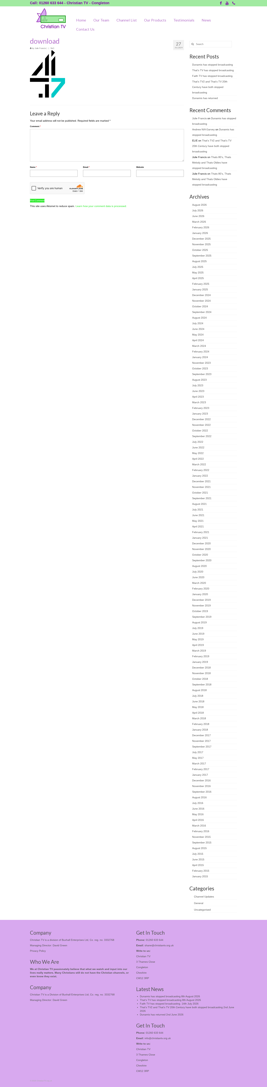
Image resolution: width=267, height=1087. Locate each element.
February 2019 (200, 656)
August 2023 (199, 379)
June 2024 (198, 329)
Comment (35, 126)
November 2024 (201, 300)
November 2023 (201, 362)
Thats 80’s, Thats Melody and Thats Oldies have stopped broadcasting (211, 162)
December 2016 (201, 780)
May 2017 (198, 757)
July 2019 (197, 628)
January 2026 (200, 233)
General (198, 903)
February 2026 (200, 227)
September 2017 (201, 746)
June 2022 (198, 447)
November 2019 (201, 605)
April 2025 (198, 278)
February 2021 (200, 532)
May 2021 (198, 520)
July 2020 (197, 571)
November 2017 (201, 740)
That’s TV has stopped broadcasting (213, 70)
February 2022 (200, 470)
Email (86, 167)
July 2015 (197, 853)
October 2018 (200, 678)
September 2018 (201, 684)
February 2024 (200, 351)
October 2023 (200, 368)
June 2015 (198, 859)
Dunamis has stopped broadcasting (212, 64)
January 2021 (200, 537)
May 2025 (198, 272)
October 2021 (200, 492)
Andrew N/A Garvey (203, 129)
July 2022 (197, 441)
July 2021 (197, 509)
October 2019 (200, 611)
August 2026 (199, 204)
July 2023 (197, 385)
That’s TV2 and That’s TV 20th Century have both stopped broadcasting (209, 87)
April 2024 (198, 340)
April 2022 (198, 458)
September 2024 (201, 312)
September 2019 (201, 616)
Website (140, 167)
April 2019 (198, 645)
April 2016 (198, 819)
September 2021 (201, 498)
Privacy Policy (38, 950)
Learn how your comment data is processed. (101, 206)
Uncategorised (202, 909)
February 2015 (200, 870)
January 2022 (200, 475)
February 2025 (200, 283)
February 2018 (200, 724)
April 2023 (198, 396)
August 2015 (199, 848)
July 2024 (197, 323)
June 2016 (198, 808)
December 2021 (201, 481)
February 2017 (200, 769)
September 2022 (201, 436)
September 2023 (201, 374)
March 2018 (199, 718)
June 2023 (198, 391)
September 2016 (201, 791)
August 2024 (199, 317)
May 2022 (198, 453)
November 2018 (201, 673)
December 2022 (201, 419)
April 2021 (198, 526)
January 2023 (200, 413)
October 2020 (200, 554)
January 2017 (200, 774)
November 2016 (201, 786)
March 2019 (199, 650)
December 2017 (201, 735)
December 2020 (201, 543)
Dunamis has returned (205, 98)
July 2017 (197, 752)
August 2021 (199, 503)
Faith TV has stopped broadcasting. (212, 75)
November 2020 (201, 549)
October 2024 (200, 306)
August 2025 (199, 261)
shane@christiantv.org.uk (159, 945)
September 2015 (201, 842)
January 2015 (200, 876)
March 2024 (199, 345)
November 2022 (201, 424)
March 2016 (199, 825)
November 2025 (201, 244)
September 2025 (201, 255)
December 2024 (201, 295)
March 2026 (199, 221)
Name (33, 167)
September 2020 (201, 560)
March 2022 (199, 464)
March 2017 (199, 763)
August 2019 (199, 622)
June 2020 (198, 577)
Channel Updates (204, 896)
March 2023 (199, 402)
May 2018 (198, 707)
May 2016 (198, 814)
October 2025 (200, 249)
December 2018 (201, 667)
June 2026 (198, 216)
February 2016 (200, 831)
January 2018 (200, 729)
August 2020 (199, 566)
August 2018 (199, 690)
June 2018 (198, 701)
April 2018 (198, 712)
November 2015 (201, 836)
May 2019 (198, 639)
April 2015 (198, 865)
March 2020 (199, 582)
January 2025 (200, 289)
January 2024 (200, 357)
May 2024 (198, 334)
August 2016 (199, 797)
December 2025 (201, 238)
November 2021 (201, 487)
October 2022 (200, 430)
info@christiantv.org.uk (158, 1038)
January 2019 (200, 661)
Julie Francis (40, 48)
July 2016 (197, 803)
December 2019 (201, 599)
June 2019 (198, 633)
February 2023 (200, 408)
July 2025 (197, 266)
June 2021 (198, 515)
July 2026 (197, 210)
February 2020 (200, 588)
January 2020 (200, 594)
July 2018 (197, 695)
